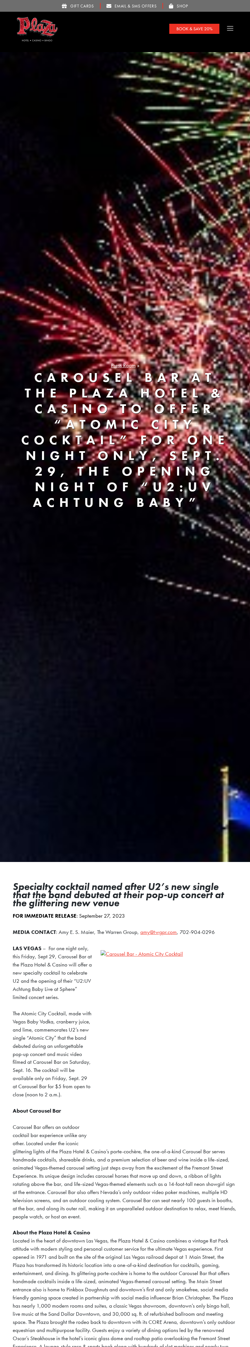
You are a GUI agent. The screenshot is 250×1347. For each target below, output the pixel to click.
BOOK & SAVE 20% (194, 29)
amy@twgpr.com (158, 932)
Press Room (123, 365)
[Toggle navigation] (230, 28)
